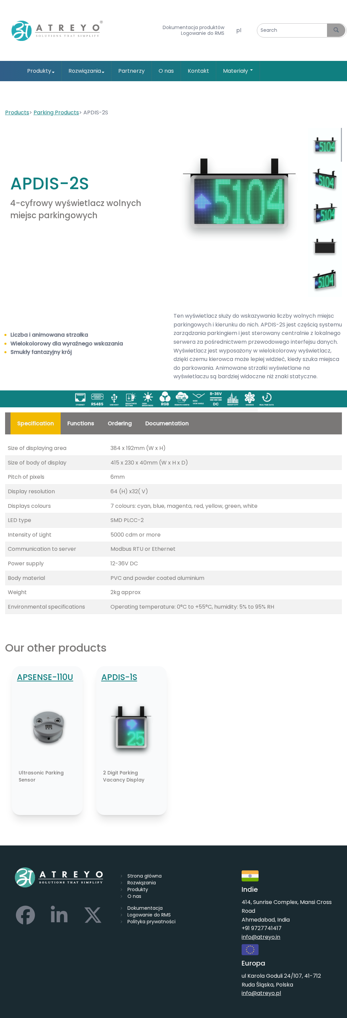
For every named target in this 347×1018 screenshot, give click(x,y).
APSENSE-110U (45, 677)
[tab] (325, 145)
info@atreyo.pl (261, 993)
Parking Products (56, 112)
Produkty (39, 71)
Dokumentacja (145, 908)
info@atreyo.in (261, 937)
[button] (239, 192)
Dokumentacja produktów (193, 27)
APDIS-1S (119, 677)
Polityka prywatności (151, 921)
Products (17, 112)
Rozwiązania (84, 71)
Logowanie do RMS (202, 33)
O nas (166, 71)
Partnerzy (131, 71)
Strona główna (144, 876)
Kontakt (198, 71)
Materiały (236, 71)
